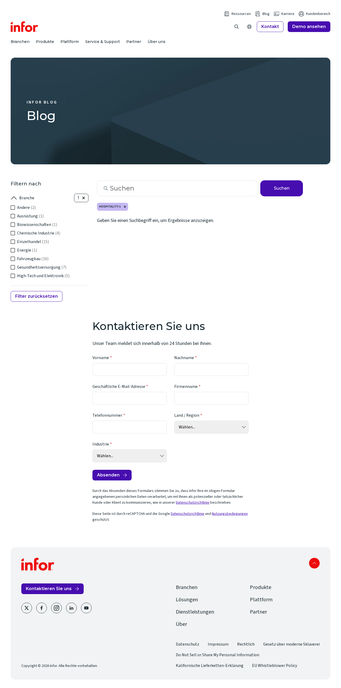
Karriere (287, 14)
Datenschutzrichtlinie (192, 502)
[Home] (24, 26)
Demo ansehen (309, 26)
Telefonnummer (107, 415)
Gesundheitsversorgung (41, 267)
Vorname (100, 358)
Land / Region (186, 415)
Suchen (282, 188)
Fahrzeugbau (32, 259)
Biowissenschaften (37, 225)
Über (181, 624)
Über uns (156, 41)
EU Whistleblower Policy (274, 666)
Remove (125, 207)
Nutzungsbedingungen (230, 513)
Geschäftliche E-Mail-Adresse (118, 386)
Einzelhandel (33, 242)
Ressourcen (241, 14)
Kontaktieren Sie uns (49, 588)
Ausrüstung (30, 216)
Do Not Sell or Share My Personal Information (217, 655)
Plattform (69, 41)
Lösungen (187, 599)
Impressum (218, 644)
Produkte (45, 41)
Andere (26, 207)
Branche (26, 198)
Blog (266, 14)
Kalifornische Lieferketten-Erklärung (209, 666)
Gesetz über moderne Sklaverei (291, 644)
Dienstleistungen (195, 612)
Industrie (100, 444)
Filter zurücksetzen (36, 296)
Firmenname (186, 386)
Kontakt (270, 26)
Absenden (108, 475)
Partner (133, 41)
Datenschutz (187, 644)
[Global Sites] (249, 26)
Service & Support (102, 41)
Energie (27, 250)
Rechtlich (246, 644)
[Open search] (236, 26)
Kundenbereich (318, 14)
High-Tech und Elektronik (43, 276)
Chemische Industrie (38, 233)
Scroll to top (314, 563)
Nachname (184, 358)
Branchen (20, 41)
